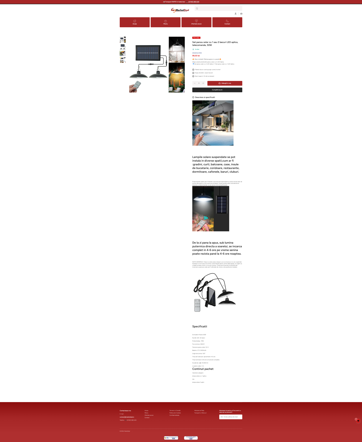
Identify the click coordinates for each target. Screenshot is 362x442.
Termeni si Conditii (175, 410)
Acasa (146, 410)
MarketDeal (127, 431)
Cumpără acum (217, 90)
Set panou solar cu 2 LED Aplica (203, 64)
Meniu (146, 413)
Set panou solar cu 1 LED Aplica (224, 64)
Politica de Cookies (175, 413)
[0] (358, 421)
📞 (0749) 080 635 (192, 2)
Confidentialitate (174, 415)
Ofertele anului (149, 415)
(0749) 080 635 (131, 420)
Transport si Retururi (200, 413)
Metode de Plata (199, 410)
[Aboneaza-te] (240, 417)
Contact (147, 417)
